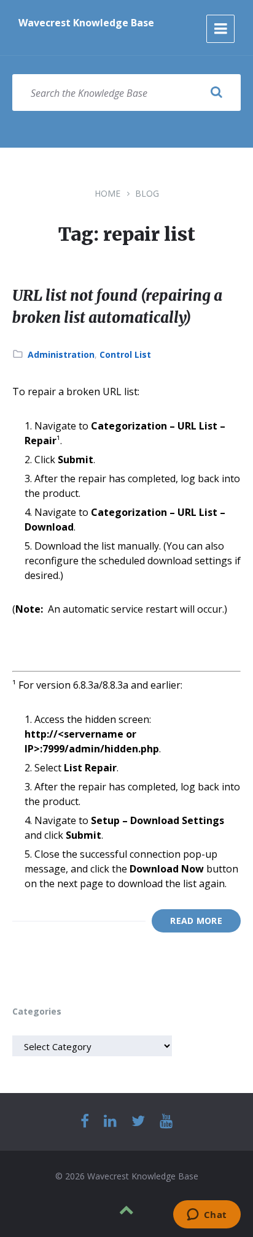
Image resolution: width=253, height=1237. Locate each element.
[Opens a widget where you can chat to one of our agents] (207, 1215)
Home (107, 193)
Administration (61, 354)
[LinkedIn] (110, 1121)
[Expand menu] (220, 29)
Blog (147, 193)
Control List (125, 354)
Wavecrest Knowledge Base (86, 22)
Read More (196, 920)
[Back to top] (126, 1210)
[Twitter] (138, 1121)
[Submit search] (216, 92)
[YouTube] (166, 1121)
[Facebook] (84, 1121)
